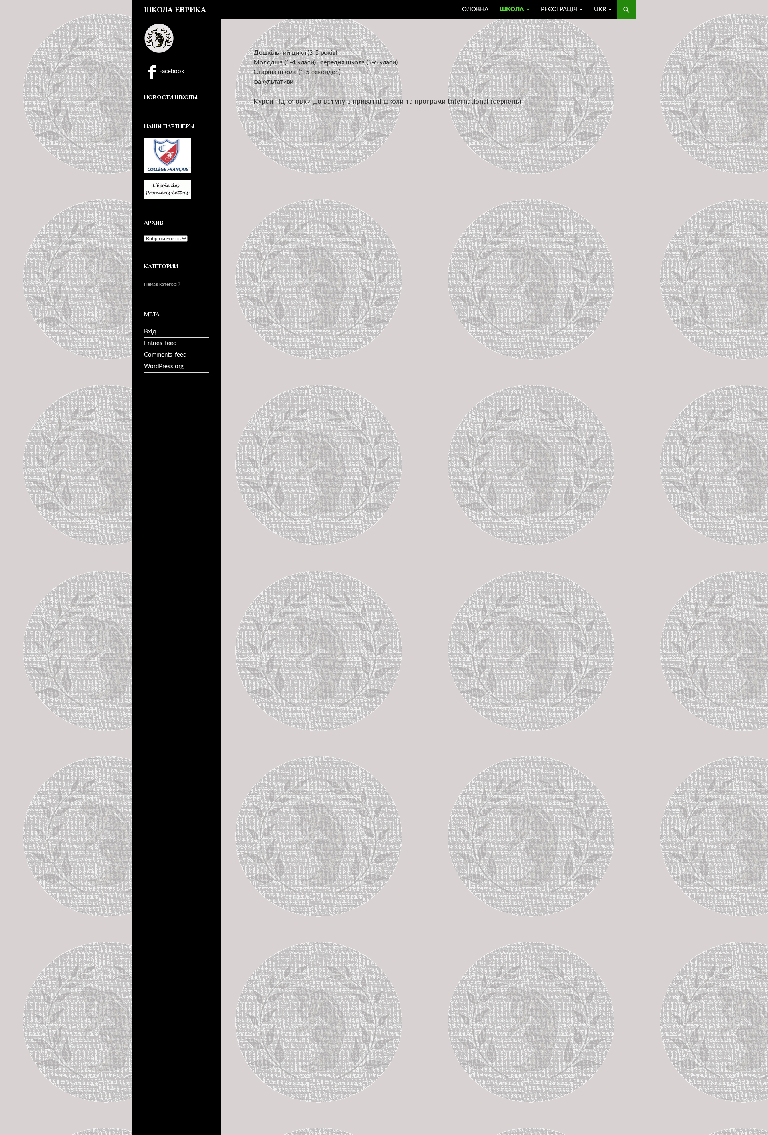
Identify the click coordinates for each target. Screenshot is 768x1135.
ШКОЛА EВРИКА (175, 9)
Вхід (150, 332)
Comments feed (165, 355)
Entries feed (160, 343)
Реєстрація (559, 9)
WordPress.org (164, 366)
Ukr (600, 9)
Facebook (171, 71)
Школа (512, 9)
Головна (473, 9)
